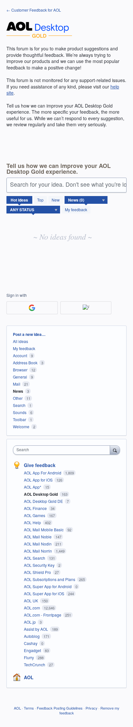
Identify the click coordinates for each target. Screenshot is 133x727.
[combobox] (63, 450)
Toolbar (19, 419)
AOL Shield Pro (38, 572)
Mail (16, 384)
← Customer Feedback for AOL (33, 10)
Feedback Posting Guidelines (60, 708)
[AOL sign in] (86, 307)
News (18, 391)
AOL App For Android (43, 472)
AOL (29, 677)
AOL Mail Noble (38, 536)
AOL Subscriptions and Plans (50, 579)
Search (19, 405)
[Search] (115, 449)
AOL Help (33, 522)
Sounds (19, 412)
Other (18, 398)
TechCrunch (35, 664)
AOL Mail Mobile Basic (44, 529)
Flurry (29, 657)
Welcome (21, 426)
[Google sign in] (32, 307)
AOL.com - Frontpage (43, 615)
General (20, 376)
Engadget (33, 650)
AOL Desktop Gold (41, 494)
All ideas (20, 341)
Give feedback (40, 465)
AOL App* (33, 487)
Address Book (25, 362)
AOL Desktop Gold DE (44, 501)
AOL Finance (36, 508)
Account (20, 355)
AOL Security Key (40, 565)
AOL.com (32, 607)
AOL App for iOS (39, 480)
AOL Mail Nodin (38, 543)
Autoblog (32, 636)
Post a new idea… (29, 334)
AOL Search (35, 558)
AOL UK (31, 600)
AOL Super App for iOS (44, 593)
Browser (20, 369)
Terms (29, 708)
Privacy (91, 708)
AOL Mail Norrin (38, 551)
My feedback (76, 209)
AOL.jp (30, 622)
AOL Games (35, 515)
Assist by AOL (36, 629)
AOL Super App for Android (48, 586)
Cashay (31, 643)
